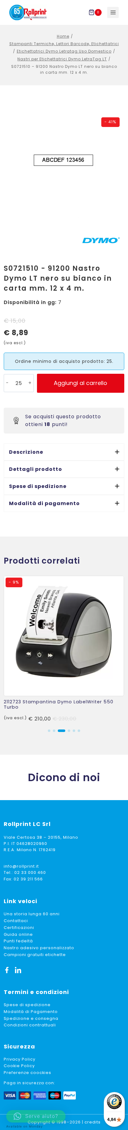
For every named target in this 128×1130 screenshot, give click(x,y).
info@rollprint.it (21, 866)
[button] (64, 452)
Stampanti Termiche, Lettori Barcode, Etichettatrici (64, 43)
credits (93, 1122)
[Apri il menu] (113, 12)
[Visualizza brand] (101, 240)
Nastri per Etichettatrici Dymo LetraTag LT (62, 59)
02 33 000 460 (30, 872)
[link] (64, 649)
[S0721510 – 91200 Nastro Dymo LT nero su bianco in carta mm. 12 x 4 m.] (64, 161)
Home (63, 36)
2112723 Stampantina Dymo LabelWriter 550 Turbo (58, 704)
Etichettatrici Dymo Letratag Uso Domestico (64, 51)
